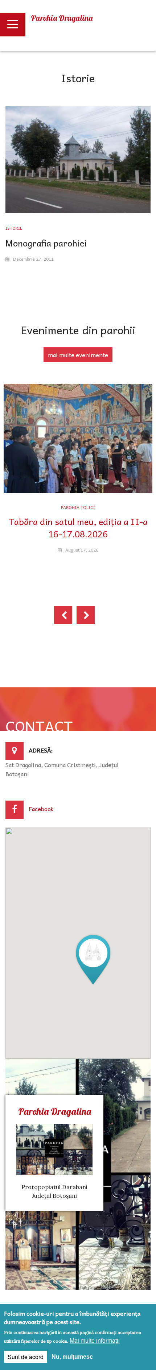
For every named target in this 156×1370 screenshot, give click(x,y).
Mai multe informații (95, 1340)
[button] (93, 959)
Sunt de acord (26, 1357)
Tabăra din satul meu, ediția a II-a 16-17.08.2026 (78, 527)
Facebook (41, 808)
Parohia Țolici (78, 507)
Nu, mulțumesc (72, 1357)
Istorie (13, 228)
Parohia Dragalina (62, 18)
